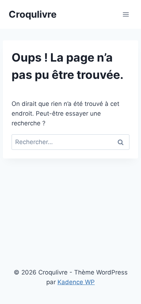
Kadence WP (76, 282)
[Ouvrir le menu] (125, 14)
